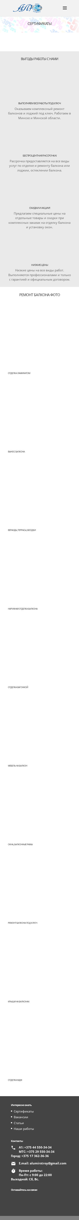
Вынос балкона (16, 451)
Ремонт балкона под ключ (22, 922)
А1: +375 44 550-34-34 (35, 1147)
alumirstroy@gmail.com (48, 1163)
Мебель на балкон (17, 765)
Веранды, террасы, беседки (22, 530)
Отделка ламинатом (19, 373)
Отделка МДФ (15, 1079)
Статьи (19, 1123)
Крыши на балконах (18, 1001)
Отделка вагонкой (18, 687)
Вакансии (21, 1117)
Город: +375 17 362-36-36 (30, 1156)
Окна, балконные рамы (20, 844)
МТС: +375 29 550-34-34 (36, 1151)
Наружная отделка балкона (22, 608)
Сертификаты (24, 1111)
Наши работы (24, 1129)
